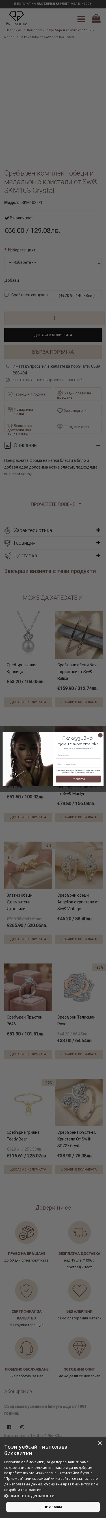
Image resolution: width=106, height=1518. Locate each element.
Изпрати (78, 778)
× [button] (100, 1443)
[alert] (53, 1477)
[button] (53, 1496)
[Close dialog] (100, 735)
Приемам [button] (53, 1507)
